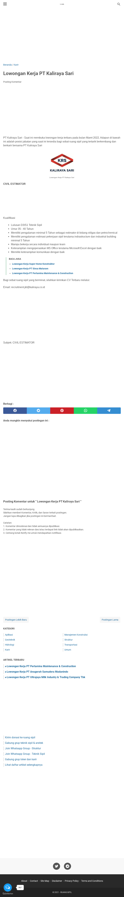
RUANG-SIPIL (66, 892)
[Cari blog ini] (119, 4)
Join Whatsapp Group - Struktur (23, 748)
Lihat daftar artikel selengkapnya (23, 764)
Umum (67, 649)
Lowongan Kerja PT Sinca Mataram (30, 268)
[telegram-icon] (67, 866)
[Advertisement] (62, 35)
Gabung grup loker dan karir (21, 759)
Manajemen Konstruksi (76, 634)
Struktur (68, 639)
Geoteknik (10, 639)
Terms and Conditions (92, 881)
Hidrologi (9, 644)
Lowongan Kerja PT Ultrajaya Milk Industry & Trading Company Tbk (46, 677)
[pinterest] (62, 410)
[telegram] (109, 410)
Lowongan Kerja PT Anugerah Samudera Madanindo (37, 671)
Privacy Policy (72, 881)
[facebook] (15, 410)
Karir (7, 649)
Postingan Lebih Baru (16, 619)
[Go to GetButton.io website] (8, 894)
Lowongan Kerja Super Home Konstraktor (33, 264)
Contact (34, 881)
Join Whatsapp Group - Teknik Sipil (25, 753)
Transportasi (70, 644)
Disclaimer (57, 881)
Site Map (45, 881)
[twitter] (38, 410)
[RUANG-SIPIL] (62, 4)
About (24, 881)
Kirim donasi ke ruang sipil (20, 737)
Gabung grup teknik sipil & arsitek (24, 742)
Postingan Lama (110, 619)
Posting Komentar (12, 82)
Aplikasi (9, 634)
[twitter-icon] (56, 866)
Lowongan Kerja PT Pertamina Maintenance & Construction (42, 273)
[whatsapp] (85, 410)
